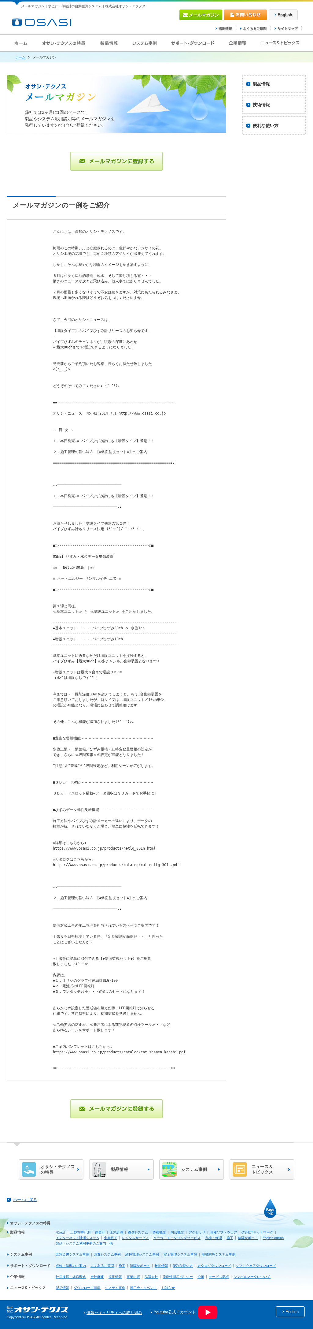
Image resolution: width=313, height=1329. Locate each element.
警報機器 (159, 1232)
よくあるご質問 (255, 28)
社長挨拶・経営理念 (71, 1277)
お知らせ (168, 1288)
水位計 (61, 1232)
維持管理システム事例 (142, 1254)
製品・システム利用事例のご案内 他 (84, 1243)
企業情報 (17, 1277)
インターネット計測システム (77, 1238)
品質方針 (151, 1277)
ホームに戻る (25, 1199)
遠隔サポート (248, 1238)
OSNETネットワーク (257, 1232)
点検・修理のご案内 (71, 1266)
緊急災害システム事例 (72, 1254)
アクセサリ (197, 1232)
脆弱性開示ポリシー (178, 1277)
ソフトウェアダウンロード (256, 1266)
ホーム (20, 57)
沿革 (200, 1277)
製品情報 (17, 1232)
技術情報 (161, 1266)
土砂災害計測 (80, 1232)
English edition (273, 1238)
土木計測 (116, 1232)
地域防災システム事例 (218, 1254)
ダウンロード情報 (87, 1288)
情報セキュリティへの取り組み (114, 1313)
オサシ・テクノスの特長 (30, 1223)
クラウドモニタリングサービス (177, 1238)
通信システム (138, 1232)
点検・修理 (213, 1238)
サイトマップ (288, 28)
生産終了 (110, 1238)
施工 (229, 1238)
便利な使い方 (183, 1266)
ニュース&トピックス (28, 1288)
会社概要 (97, 1277)
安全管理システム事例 (180, 1254)
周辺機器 (177, 1232)
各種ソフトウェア (223, 1232)
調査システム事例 (107, 1254)
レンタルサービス (135, 1238)
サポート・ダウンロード (30, 1266)
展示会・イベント (143, 1288)
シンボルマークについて (252, 1277)
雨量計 (100, 1232)
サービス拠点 (219, 1277)
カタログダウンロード (214, 1266)
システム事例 (21, 1254)
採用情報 (225, 28)
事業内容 (133, 1277)
